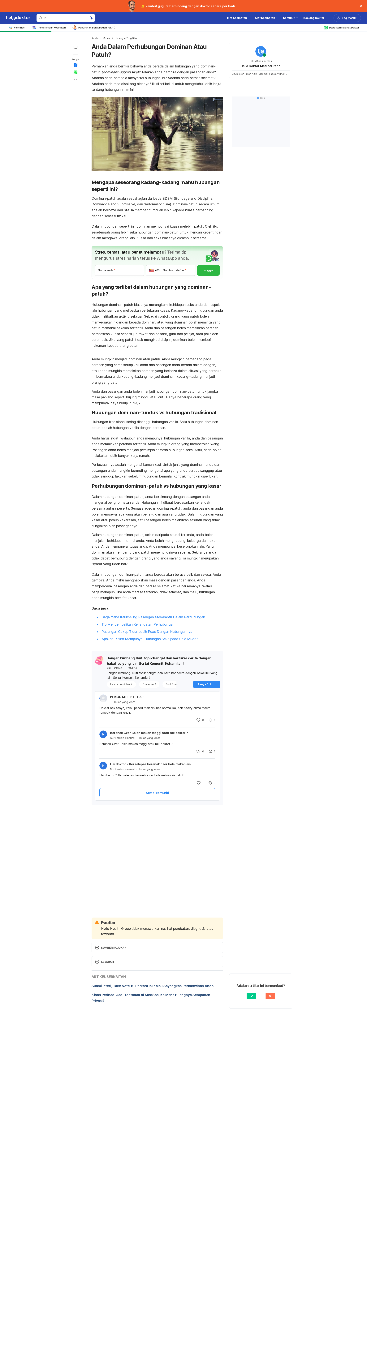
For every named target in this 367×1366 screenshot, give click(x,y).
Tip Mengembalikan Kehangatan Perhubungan (138, 624)
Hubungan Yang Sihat (126, 38)
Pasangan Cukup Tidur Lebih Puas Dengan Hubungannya (146, 632)
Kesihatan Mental (101, 38)
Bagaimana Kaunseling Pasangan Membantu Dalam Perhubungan (153, 617)
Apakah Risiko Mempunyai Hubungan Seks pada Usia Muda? (149, 639)
